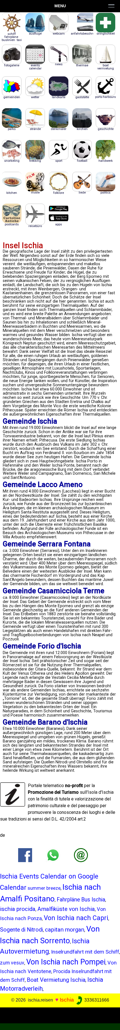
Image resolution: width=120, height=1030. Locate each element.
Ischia (67, 1000)
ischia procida (17, 909)
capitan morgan (64, 929)
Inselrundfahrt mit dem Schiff (85, 952)
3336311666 (96, 1000)
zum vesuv (12, 963)
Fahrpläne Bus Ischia (81, 899)
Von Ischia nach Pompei (65, 961)
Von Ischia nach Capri (76, 918)
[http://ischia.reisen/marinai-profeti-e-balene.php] (81, 854)
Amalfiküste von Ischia (66, 909)
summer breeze (44, 888)
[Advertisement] (60, 1014)
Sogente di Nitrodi (21, 930)
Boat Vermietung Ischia (56, 979)
